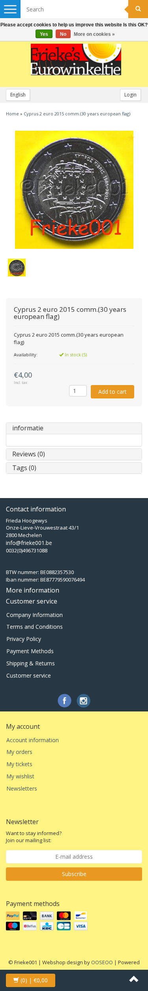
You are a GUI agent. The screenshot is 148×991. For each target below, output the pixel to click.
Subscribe (74, 874)
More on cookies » (94, 34)
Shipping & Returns (30, 663)
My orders (19, 752)
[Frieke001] (76, 59)
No (63, 34)
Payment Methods (30, 651)
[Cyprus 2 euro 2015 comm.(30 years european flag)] (74, 190)
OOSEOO (102, 962)
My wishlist (20, 776)
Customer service (28, 675)
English (18, 94)
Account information (32, 740)
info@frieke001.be (29, 542)
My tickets (19, 764)
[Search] (138, 9)
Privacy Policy (23, 639)
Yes (44, 34)
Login (130, 94)
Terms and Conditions (34, 626)
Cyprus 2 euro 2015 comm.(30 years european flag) (77, 114)
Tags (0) (24, 467)
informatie (27, 428)
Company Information (34, 615)
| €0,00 (34, 980)
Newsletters (21, 788)
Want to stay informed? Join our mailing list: (34, 837)
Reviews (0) (28, 454)
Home (12, 114)
